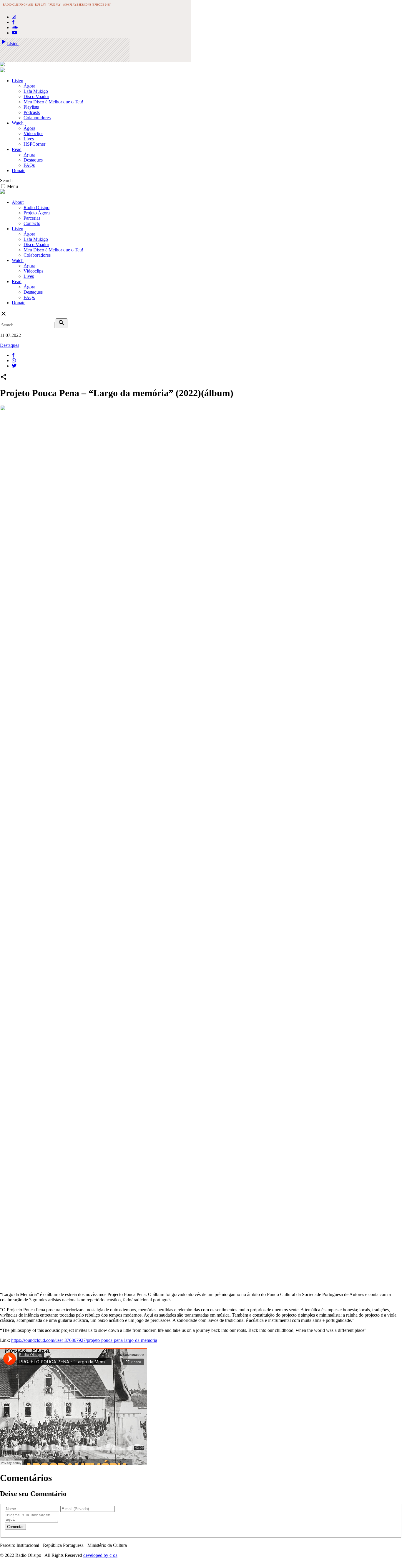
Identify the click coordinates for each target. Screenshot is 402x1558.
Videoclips (33, 133)
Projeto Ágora (37, 212)
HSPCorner (34, 144)
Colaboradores (37, 117)
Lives (29, 138)
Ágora (29, 85)
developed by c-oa (100, 1555)
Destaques (33, 159)
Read (16, 149)
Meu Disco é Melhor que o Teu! (53, 101)
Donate (18, 170)
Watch (18, 122)
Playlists (31, 107)
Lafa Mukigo (36, 91)
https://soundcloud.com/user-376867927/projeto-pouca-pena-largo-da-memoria (84, 1340)
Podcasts (32, 112)
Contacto (32, 223)
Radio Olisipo (36, 207)
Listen (9, 43)
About (18, 202)
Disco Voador (36, 96)
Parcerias (32, 218)
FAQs (29, 165)
